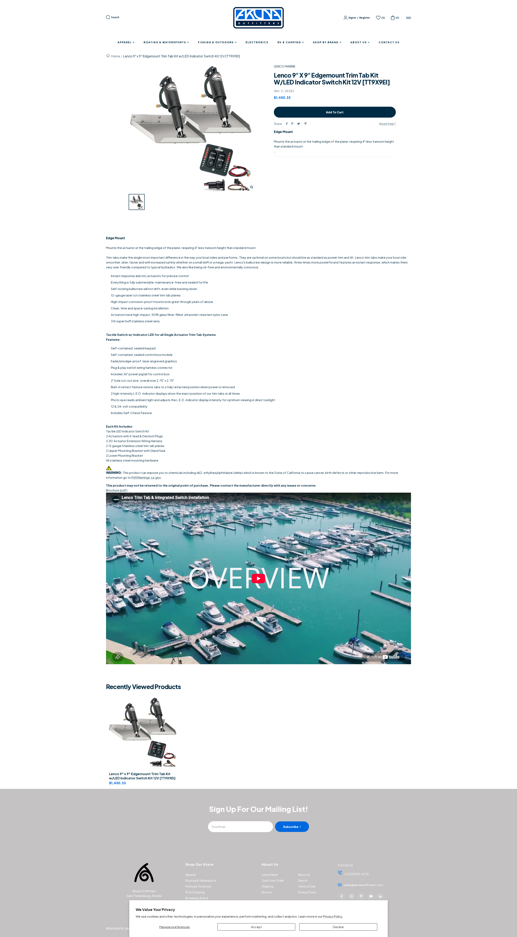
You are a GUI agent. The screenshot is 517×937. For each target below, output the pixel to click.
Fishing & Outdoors (216, 42)
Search (115, 17)
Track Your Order (273, 880)
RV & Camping (289, 42)
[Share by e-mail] (305, 123)
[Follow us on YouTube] (371, 896)
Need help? (387, 123)
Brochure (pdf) (116, 490)
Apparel (125, 42)
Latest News (270, 874)
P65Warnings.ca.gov (146, 477)
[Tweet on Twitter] (298, 123)
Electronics (257, 42)
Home (115, 56)
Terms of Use (306, 886)
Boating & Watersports (165, 42)
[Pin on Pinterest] (292, 123)
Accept (256, 927)
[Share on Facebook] (287, 123)
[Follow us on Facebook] (342, 896)
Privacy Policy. (333, 916)
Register (364, 17)
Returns (267, 892)
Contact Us (389, 42)
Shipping (267, 886)
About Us (358, 42)
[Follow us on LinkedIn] (380, 896)
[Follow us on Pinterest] (361, 896)
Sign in (352, 17)
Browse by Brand (196, 898)
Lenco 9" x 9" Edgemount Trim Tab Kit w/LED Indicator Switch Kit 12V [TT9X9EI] (142, 776)
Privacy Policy (307, 892)
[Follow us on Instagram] (351, 896)
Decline (338, 927)
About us (304, 874)
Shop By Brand (325, 42)
